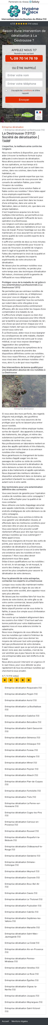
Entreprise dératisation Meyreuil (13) (22, 871)
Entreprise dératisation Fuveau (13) (21, 750)
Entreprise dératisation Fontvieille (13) (23, 791)
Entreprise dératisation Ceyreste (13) (22, 877)
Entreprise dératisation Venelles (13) (22, 967)
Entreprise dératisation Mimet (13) (21, 762)
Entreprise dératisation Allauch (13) (21, 775)
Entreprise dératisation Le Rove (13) (22, 974)
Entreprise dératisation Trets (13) (20, 797)
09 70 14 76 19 (25, 58)
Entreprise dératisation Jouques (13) (22, 995)
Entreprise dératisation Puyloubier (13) (23, 905)
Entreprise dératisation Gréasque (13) (22, 744)
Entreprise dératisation (13, 127)
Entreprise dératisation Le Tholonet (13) (23, 899)
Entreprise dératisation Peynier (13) (21, 769)
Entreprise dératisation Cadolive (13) (22, 716)
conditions (27, 90)
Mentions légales (20, 1021)
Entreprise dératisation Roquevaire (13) (23, 688)
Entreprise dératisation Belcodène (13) (23, 722)
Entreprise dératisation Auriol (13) (21, 700)
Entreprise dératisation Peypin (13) (21, 694)
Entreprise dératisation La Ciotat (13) (22, 943)
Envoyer (24, 99)
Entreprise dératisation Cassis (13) (21, 893)
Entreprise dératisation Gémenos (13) (22, 737)
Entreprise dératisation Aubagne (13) (22, 756)
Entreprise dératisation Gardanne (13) (22, 855)
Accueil (5, 1021)
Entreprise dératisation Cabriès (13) (21, 912)
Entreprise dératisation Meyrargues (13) (23, 1002)
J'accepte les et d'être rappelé (25, 91)
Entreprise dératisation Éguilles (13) (22, 980)
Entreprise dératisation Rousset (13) (22, 831)
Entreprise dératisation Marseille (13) (22, 927)
